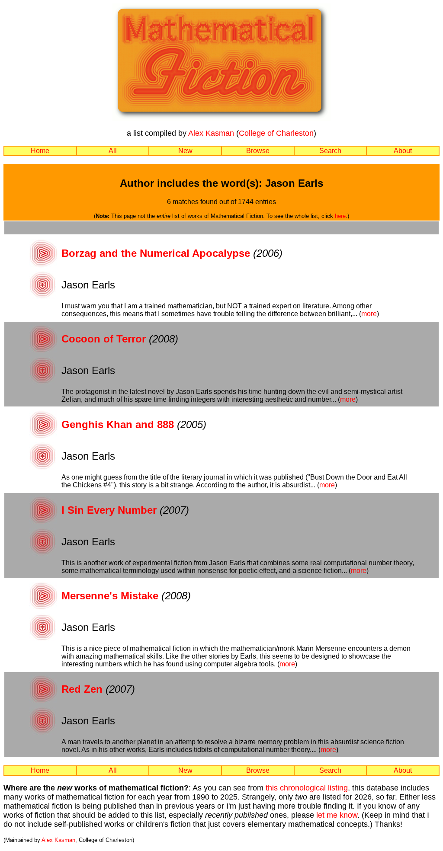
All (113, 150)
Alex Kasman (211, 133)
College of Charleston (276, 133)
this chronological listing (307, 788)
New (185, 150)
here (340, 216)
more (369, 313)
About (403, 150)
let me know (336, 815)
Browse (258, 150)
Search (330, 150)
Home (40, 150)
